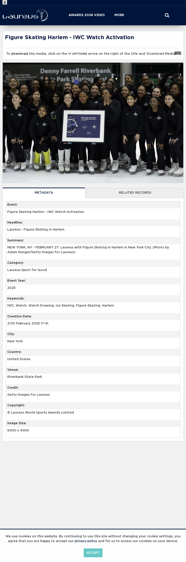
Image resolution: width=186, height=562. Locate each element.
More (119, 15)
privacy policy (86, 541)
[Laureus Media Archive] (25, 15)
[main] (93, 247)
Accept (93, 553)
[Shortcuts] (178, 53)
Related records (135, 192)
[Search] (166, 15)
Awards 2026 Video (87, 15)
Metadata (44, 192)
